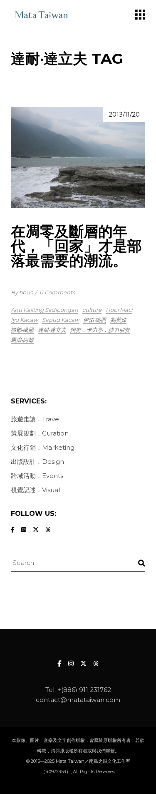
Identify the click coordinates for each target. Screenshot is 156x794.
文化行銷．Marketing (42, 447)
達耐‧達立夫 (52, 329)
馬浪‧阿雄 (22, 339)
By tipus (21, 292)
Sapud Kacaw (60, 319)
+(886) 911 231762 (84, 690)
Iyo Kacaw (24, 319)
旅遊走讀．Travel (36, 419)
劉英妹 (118, 319)
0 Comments (57, 292)
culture (92, 309)
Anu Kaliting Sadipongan (44, 309)
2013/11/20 (124, 114)
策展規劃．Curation (40, 433)
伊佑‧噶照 (94, 319)
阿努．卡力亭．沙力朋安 (100, 329)
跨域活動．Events (37, 476)
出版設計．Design (37, 461)
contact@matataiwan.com (78, 700)
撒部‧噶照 (22, 329)
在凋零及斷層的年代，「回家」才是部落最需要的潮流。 (76, 245)
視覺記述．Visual (35, 490)
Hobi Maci (119, 309)
